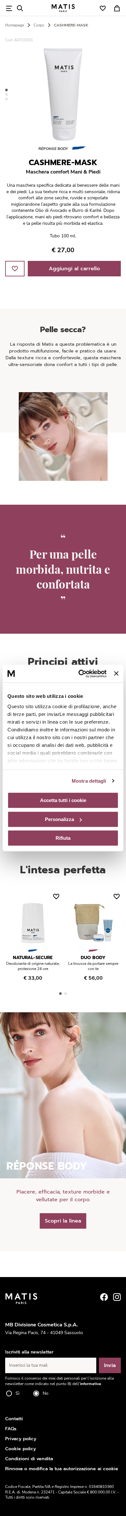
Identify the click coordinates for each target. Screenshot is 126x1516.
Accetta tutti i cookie (63, 800)
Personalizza (59, 819)
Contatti (14, 1418)
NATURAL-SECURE (33, 957)
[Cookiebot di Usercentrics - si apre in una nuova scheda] (80, 673)
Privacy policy (20, 1438)
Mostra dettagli (89, 781)
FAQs (10, 1428)
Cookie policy (20, 1448)
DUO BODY (93, 957)
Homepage (14, 25)
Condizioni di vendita (29, 1458)
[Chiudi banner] (116, 673)
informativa (90, 1383)
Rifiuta (63, 838)
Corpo (39, 25)
